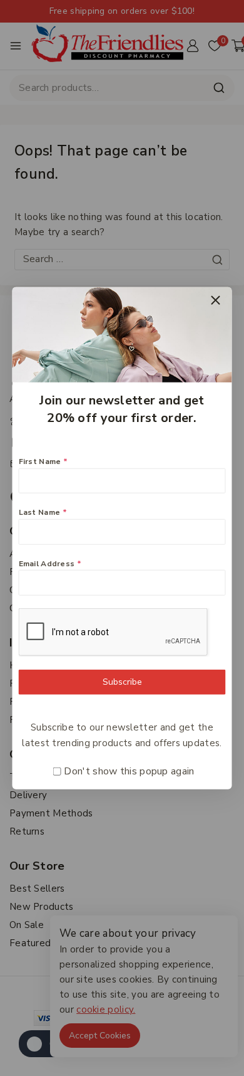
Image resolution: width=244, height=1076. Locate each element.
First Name (43, 461)
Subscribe (122, 681)
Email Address (50, 563)
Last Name (43, 512)
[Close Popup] (215, 300)
